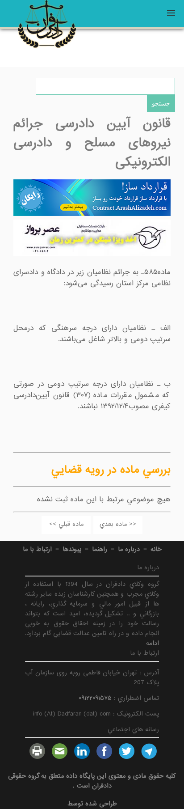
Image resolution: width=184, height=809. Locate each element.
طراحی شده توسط (92, 804)
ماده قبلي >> (66, 524)
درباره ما (129, 549)
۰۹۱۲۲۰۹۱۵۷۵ (95, 698)
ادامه (152, 643)
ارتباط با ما (37, 549)
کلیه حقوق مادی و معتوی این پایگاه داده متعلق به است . (92, 781)
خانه (156, 549)
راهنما (99, 549)
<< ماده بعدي (118, 524)
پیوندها (72, 549)
